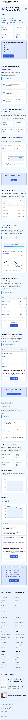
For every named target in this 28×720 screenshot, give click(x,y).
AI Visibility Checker (19, 614)
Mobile (21, 251)
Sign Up (14, 180)
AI (1, 595)
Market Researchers (19, 642)
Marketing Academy (19, 664)
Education (17, 597)
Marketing (3, 602)
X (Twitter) (17, 662)
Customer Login (5, 657)
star (3, 359)
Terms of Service (4, 714)
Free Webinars (18, 667)
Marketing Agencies (19, 637)
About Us (3, 659)
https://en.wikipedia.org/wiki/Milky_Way (11, 532)
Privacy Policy (4, 711)
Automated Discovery (6, 637)
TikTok (16, 659)
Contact (3, 662)
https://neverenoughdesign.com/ (10, 527)
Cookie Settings (4, 716)
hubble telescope (6, 353)
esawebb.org (5, 301)
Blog (2, 667)
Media (2, 605)
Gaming (16, 605)
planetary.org (5, 314)
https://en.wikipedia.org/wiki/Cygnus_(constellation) (13, 537)
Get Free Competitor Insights (14, 394)
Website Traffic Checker (20, 620)
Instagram (17, 657)
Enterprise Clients (19, 645)
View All (3, 608)
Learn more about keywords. (15, 341)
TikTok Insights (4, 642)
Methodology (4, 664)
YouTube (16, 654)
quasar (4, 366)
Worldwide (3, 20)
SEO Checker (18, 617)
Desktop (15, 251)
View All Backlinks (6, 416)
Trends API (3, 645)
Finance (16, 595)
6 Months (5, 253)
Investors (17, 639)
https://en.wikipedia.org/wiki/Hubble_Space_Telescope (13, 542)
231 (20, 23)
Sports (16, 600)
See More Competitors (7, 292)
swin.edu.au (5, 311)
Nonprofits (3, 622)
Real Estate (4, 625)
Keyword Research (19, 625)
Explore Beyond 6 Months (8, 237)
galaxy (3, 363)
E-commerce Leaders (19, 634)
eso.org (4, 304)
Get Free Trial (14, 325)
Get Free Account (14, 580)
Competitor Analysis (19, 622)
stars (3, 356)
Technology (4, 597)
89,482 (12, 23)
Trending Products (5, 634)
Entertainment (4, 614)
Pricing (3, 654)
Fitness (3, 600)
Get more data (8, 56)
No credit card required (14, 183)
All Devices (7, 251)
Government (4, 617)
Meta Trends (4, 639)
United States (13, 20)
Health (16, 602)
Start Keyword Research (8, 344)
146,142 (3, 23)
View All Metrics (6, 78)
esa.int (4, 307)
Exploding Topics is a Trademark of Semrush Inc (7, 707)
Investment (4, 620)
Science (20, 20)
